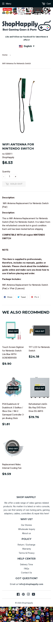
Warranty (26, 549)
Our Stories (26, 525)
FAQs (26, 568)
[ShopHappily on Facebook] (18, 594)
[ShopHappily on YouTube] (33, 594)
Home (4, 55)
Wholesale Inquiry (26, 529)
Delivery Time (26, 564)
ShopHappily (27, 603)
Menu (8, 3)
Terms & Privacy (26, 553)
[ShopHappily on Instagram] (28, 594)
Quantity (6, 171)
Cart (48, 3)
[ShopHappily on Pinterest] (23, 594)
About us (26, 533)
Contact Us (26, 572)
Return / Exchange (26, 544)
